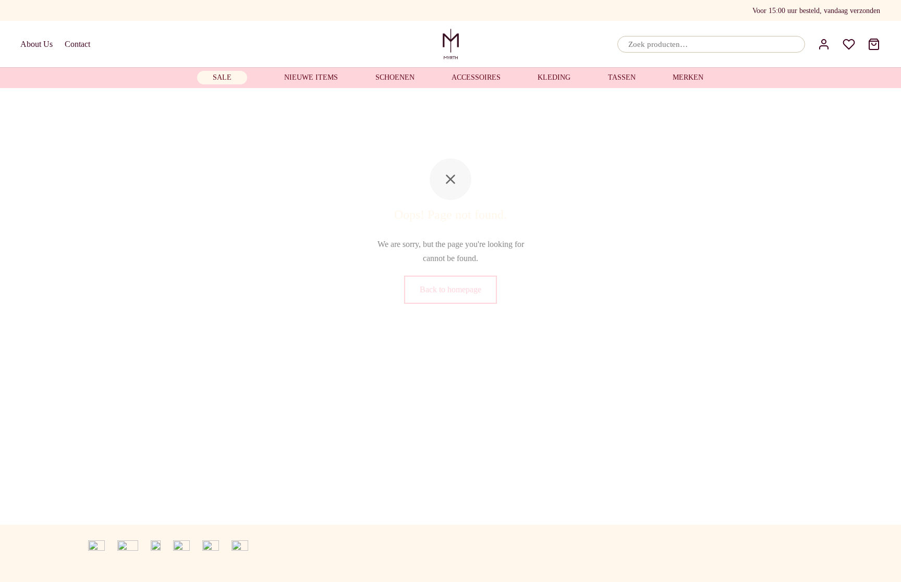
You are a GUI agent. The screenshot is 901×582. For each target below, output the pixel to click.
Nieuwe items (311, 77)
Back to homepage (450, 289)
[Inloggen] (824, 44)
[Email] (45, 10)
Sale (222, 77)
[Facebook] (26, 10)
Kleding (554, 77)
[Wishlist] (849, 44)
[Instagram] (66, 10)
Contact (77, 44)
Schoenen (395, 77)
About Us (36, 44)
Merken (688, 77)
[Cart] (874, 44)
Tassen (622, 77)
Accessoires (476, 77)
